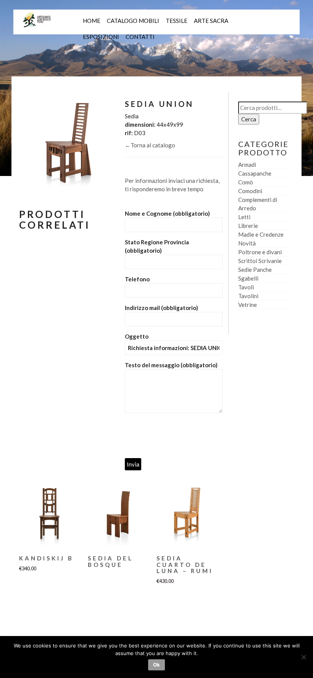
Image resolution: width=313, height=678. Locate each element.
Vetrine (247, 304)
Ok (156, 665)
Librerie (248, 225)
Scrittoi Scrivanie (260, 260)
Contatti (140, 36)
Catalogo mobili (133, 20)
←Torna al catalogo (150, 145)
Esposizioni (101, 36)
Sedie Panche (255, 269)
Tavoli (246, 287)
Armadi (247, 164)
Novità (247, 243)
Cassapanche (254, 173)
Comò (245, 182)
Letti (244, 216)
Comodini (250, 190)
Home (91, 20)
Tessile (176, 20)
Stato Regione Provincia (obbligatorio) (157, 246)
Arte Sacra (211, 20)
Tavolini (248, 295)
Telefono (137, 279)
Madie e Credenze (261, 234)
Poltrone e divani (260, 252)
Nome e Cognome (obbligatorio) (167, 213)
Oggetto (136, 336)
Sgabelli (248, 278)
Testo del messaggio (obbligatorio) (171, 365)
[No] (303, 657)
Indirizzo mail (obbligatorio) (161, 307)
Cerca (248, 119)
